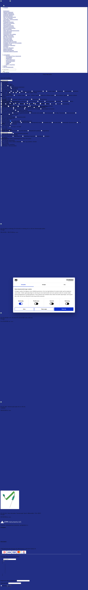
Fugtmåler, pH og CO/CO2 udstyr (9, 536)
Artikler (5, 66)
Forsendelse (4, 546)
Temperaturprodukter (6, 531)
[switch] (36, 304)
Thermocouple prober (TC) (28, 74)
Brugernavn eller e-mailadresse (9, 580)
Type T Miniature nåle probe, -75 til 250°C (11, 404)
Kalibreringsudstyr (5, 538)
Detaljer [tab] (44, 284)
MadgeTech (9, 58)
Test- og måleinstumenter (7, 532)
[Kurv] (5, 5)
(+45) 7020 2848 (40, 548)
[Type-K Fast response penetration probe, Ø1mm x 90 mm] (10, 508)
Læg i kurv (3, 231)
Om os (2, 544)
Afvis (24, 309)
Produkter (5, 7)
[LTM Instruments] (10, 1)
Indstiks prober (38, 74)
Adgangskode (4, 583)
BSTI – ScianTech (10, 64)
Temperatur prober (16, 74)
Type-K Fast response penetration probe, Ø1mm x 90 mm (14, 511)
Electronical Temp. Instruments (13, 56)
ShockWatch (9, 57)
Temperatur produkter (6, 74)
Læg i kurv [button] (3, 409)
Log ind (9, 585)
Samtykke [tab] (23, 284)
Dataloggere (4, 529)
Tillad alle (64, 309)
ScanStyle (8, 62)
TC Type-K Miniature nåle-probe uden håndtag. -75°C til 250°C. (16, 226)
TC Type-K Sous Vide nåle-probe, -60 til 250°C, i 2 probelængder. (16, 315)
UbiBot (7, 63)
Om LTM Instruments (8, 67)
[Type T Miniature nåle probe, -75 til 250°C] (4, 402)
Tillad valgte (44, 309)
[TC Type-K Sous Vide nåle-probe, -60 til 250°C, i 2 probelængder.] (17, 313)
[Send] (3, 71)
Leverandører (6, 54)
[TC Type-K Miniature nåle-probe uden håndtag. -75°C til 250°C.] (10, 224)
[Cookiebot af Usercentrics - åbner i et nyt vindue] (67, 280)
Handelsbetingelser (5, 545)
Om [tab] (64, 284)
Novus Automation (10, 61)
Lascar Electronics (10, 59)
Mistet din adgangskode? (7, 588)
